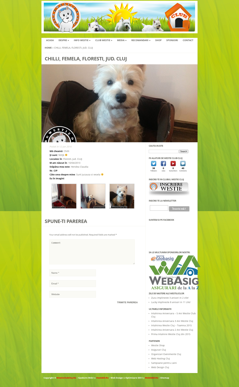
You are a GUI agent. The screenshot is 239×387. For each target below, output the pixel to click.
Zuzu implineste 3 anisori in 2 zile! (170, 297)
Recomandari (141, 40)
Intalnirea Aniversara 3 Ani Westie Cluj (172, 321)
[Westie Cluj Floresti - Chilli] (64, 207)
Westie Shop (158, 345)
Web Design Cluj (160, 367)
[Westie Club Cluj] (119, 31)
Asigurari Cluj (158, 349)
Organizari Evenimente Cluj (166, 354)
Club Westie (103, 40)
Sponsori (172, 40)
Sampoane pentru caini (164, 362)
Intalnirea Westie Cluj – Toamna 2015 (171, 325)
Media (122, 40)
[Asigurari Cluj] (172, 272)
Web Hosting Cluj (160, 358)
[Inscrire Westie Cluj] (169, 195)
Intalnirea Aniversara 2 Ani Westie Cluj (172, 329)
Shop (158, 40)
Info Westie (82, 40)
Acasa (50, 40)
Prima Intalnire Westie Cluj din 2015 (170, 334)
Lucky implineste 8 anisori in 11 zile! (171, 302)
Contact (188, 40)
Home (48, 47)
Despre (64, 40)
